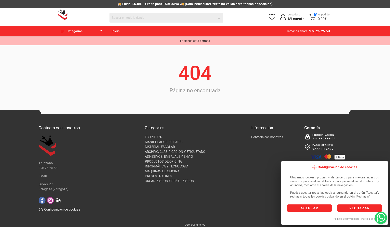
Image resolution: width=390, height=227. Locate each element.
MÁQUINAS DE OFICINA (162, 171)
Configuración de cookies (62, 209)
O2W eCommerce (195, 224)
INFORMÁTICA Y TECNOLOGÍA (166, 166)
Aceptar (309, 208)
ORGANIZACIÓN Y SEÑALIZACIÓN (169, 181)
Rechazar (359, 208)
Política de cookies (372, 218)
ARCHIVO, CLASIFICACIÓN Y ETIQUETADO (175, 152)
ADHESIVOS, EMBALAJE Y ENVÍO (169, 157)
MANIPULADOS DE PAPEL (164, 142)
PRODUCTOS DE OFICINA (163, 161)
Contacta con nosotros (267, 137)
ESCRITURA (153, 137)
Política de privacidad (346, 218)
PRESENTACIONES (158, 176)
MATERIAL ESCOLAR (160, 147)
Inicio (116, 31)
